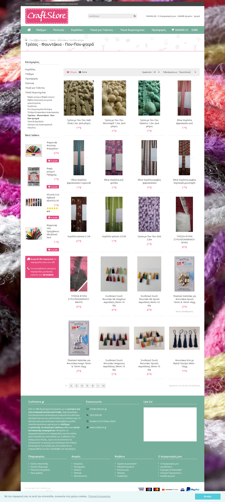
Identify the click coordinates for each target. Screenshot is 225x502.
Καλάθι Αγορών (185, 16)
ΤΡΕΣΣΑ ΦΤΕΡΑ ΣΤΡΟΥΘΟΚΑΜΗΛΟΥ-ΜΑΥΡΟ (79, 299)
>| (103, 385)
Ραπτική (58, 30)
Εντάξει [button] (208, 496)
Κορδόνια (32, 106)
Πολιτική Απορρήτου (40, 469)
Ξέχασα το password (126, 463)
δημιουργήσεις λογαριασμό (66, 4)
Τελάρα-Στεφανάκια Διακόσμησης (43, 112)
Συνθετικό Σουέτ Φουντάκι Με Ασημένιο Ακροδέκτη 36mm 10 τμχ (114, 301)
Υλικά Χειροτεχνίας (132, 30)
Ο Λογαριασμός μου (167, 16)
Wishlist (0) (151, 16)
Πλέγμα (73, 72)
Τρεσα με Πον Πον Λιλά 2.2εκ (149, 238)
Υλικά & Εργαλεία (35, 121)
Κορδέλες (77, 30)
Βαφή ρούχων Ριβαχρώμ (52, 171)
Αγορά (197, 16)
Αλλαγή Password (125, 466)
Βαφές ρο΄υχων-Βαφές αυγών (41, 97)
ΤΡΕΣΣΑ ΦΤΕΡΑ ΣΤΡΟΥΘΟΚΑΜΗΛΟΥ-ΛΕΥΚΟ (184, 239)
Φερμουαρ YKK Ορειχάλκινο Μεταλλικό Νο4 (53, 231)
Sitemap (78, 472)
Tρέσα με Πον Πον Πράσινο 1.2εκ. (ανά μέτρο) (149, 123)
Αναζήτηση (122, 476)
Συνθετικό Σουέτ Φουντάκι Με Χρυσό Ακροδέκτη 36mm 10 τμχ (149, 301)
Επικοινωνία (123, 469)
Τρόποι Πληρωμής (39, 466)
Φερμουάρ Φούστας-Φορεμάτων (52, 145)
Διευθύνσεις (166, 466)
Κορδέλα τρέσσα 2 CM (79, 236)
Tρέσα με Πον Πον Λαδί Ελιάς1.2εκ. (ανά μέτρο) (79, 122)
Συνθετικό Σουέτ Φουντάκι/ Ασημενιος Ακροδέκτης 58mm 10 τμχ (114, 365)
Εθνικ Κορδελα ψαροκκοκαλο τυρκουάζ (79, 181)
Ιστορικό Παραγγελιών (171, 472)
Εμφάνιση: (147, 72)
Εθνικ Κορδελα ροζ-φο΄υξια (114, 181)
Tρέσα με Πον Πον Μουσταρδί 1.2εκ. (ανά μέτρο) (114, 123)
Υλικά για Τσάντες (101, 30)
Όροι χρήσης (37, 472)
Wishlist (77, 469)
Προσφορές (159, 30)
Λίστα (84, 72)
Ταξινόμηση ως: (170, 72)
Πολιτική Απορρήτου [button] (99, 496)
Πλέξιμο (41, 30)
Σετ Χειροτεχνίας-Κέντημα (40, 109)
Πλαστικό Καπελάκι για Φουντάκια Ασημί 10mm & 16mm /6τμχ (79, 363)
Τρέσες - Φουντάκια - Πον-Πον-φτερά (66, 40)
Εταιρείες (78, 463)
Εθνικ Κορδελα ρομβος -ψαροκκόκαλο (149, 181)
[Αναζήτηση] (134, 16)
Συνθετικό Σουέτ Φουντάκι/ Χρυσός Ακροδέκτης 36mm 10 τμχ (149, 365)
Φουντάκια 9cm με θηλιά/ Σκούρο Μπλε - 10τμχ (184, 363)
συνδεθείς (46, 4)
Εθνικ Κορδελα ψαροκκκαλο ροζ (184, 122)
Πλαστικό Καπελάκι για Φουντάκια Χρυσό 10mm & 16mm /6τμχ (184, 299)
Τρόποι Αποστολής (39, 463)
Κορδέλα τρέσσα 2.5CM (114, 236)
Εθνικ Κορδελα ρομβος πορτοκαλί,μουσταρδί (184, 181)
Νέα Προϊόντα (80, 476)
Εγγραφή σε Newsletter (171, 469)
